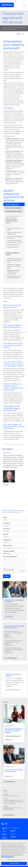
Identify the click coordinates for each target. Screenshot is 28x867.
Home (4, 27)
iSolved (7, 334)
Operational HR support (13, 208)
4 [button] (16, 504)
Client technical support (5, 828)
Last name (6, 528)
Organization (7, 540)
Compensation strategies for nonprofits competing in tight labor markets (14, 633)
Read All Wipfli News (9, 815)
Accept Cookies (14, 863)
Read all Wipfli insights (11, 658)
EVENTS (6, 702)
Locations (4, 831)
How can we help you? (10, 556)
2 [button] (12, 504)
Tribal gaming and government (13, 736)
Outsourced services (19, 27)
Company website (8, 551)
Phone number (7, 545)
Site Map (12, 833)
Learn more (8, 616)
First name (6, 523)
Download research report (13, 689)
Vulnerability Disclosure (13, 837)
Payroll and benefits (12, 204)
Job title (5, 534)
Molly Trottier (9, 652)
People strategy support (13, 211)
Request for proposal (13, 831)
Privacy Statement (15, 827)
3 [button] (14, 504)
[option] (14, 470)
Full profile (6, 484)
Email (4, 517)
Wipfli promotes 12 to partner (11, 795)
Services (9, 27)
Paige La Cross (9, 637)
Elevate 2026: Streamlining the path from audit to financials (13, 730)
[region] (14, 853)
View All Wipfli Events (10, 781)
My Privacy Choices (4, 834)
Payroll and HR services (9, 29)
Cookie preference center (14, 859)
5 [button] (18, 504)
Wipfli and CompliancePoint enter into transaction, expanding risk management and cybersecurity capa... (14, 802)
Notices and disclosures (7, 856)
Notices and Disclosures (4, 838)
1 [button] (9, 504)
